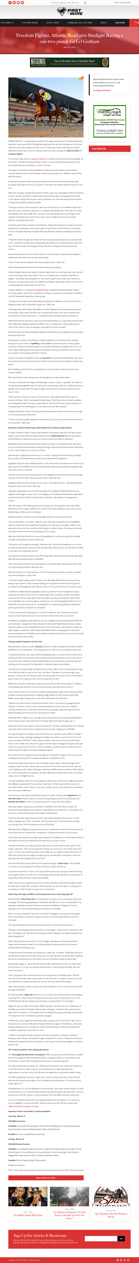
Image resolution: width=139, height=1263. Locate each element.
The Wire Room (30, 23)
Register (120, 23)
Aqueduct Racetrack (39, 159)
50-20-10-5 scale (44, 165)
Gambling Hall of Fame (80, 23)
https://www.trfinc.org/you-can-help (23, 1106)
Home (116, 2)
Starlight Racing (41, 290)
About (103, 23)
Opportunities (125, 2)
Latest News (52, 23)
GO (121, 1238)
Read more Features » (46, 1178)
